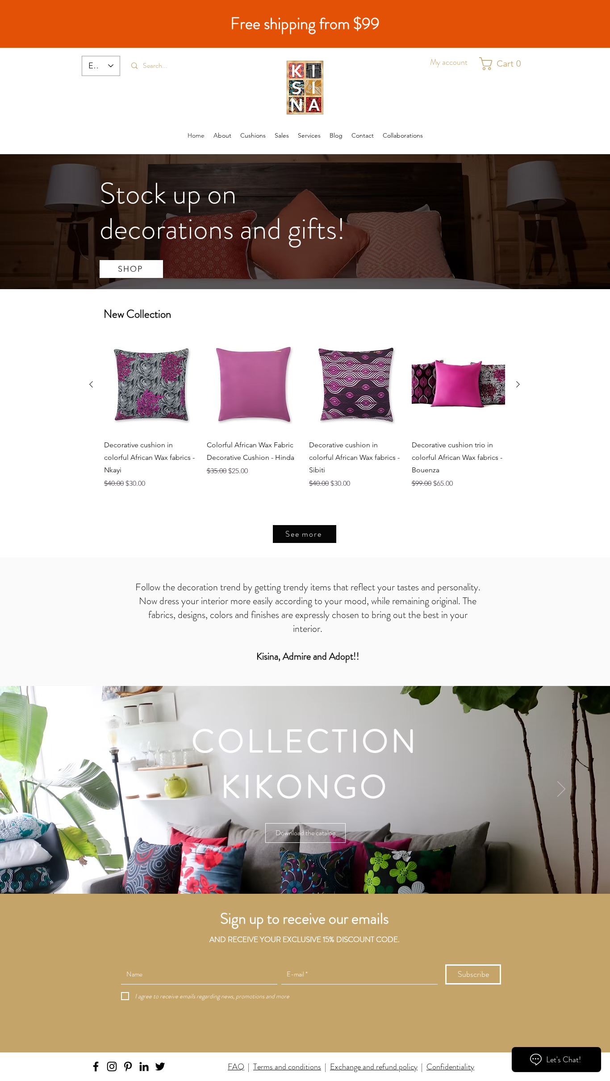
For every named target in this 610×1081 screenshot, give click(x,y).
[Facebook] (95, 1066)
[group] (304, 413)
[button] (504, 63)
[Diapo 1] (305, 871)
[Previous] (49, 789)
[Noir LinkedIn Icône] (144, 1066)
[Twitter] (160, 1066)
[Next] (561, 789)
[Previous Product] (91, 384)
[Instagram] (111, 1066)
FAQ (236, 1067)
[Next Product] (518, 384)
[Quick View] (151, 385)
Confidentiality (450, 1067)
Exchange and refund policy (374, 1067)
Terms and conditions (287, 1067)
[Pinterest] (127, 1066)
